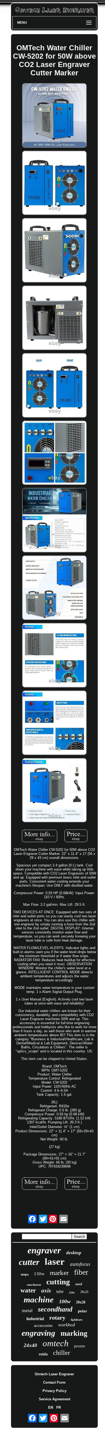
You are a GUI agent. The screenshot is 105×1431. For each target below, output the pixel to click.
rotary (57, 1317)
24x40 (30, 1345)
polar (82, 1311)
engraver (44, 1250)
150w (72, 1292)
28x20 (84, 1292)
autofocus (80, 1264)
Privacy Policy (54, 1391)
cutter (29, 1262)
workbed (66, 1324)
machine (39, 1299)
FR (58, 1407)
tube (60, 1291)
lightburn (76, 1319)
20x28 (80, 1302)
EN (50, 1407)
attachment (34, 1284)
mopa (25, 1274)
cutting (58, 1281)
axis (46, 1290)
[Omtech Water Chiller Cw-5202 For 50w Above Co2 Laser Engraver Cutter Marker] (54, 116)
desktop (73, 1252)
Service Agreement (54, 1399)
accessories (43, 1326)
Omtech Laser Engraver (54, 1374)
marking (74, 1333)
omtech (56, 1343)
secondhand (55, 1309)
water (28, 1290)
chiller (61, 1352)
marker (59, 1272)
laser (55, 1261)
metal (27, 1310)
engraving (38, 1332)
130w (39, 1273)
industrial (35, 1318)
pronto (79, 1346)
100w (65, 1301)
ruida (43, 1354)
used (78, 1284)
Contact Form (54, 1382)
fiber (81, 1272)
